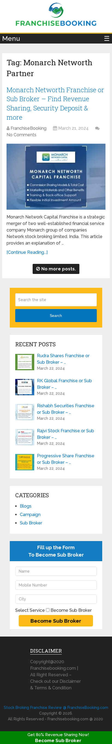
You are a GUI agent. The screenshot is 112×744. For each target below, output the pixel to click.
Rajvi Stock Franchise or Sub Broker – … (65, 434)
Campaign (30, 514)
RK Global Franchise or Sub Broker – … (64, 384)
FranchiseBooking (28, 128)
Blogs (26, 506)
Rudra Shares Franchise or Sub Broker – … (63, 359)
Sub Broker (31, 523)
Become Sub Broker (58, 740)
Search (56, 315)
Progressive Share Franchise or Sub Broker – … (65, 459)
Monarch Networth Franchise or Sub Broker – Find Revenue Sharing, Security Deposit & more (55, 103)
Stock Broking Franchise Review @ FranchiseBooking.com (56, 707)
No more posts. (58, 268)
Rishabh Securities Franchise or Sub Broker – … (65, 409)
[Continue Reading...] (27, 252)
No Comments (21, 134)
